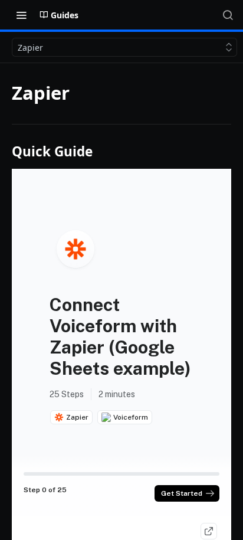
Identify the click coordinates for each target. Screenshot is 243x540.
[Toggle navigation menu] (21, 14)
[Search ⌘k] (227, 14)
